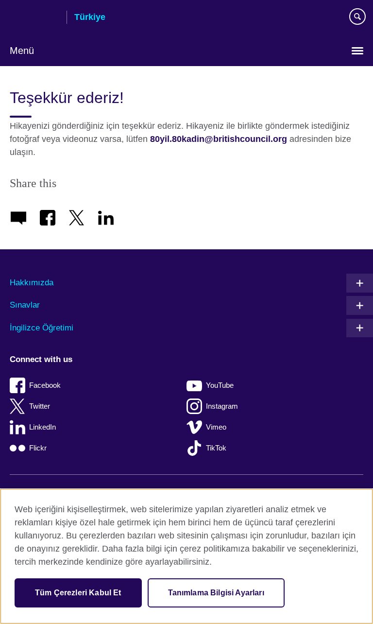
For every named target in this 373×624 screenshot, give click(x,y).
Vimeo (216, 427)
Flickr (38, 448)
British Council (34, 18)
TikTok (216, 448)
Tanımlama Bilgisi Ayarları (216, 593)
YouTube (220, 385)
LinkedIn (42, 427)
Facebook (45, 385)
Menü (22, 50)
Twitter (39, 406)
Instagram (222, 406)
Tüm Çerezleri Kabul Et (78, 593)
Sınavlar (25, 305)
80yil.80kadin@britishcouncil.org (218, 139)
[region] (186, 556)
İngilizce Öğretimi (41, 327)
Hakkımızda (31, 282)
